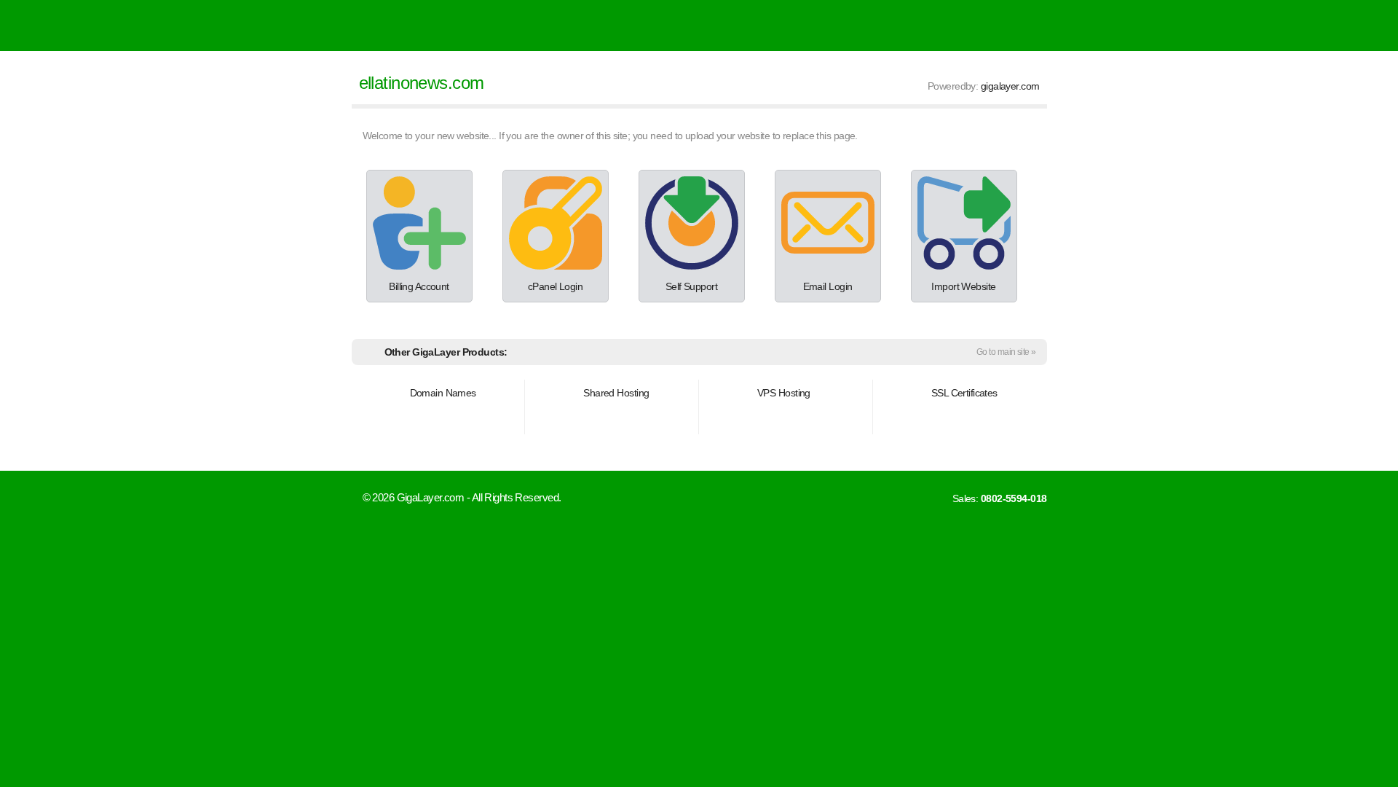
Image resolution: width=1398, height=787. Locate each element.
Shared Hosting (616, 393)
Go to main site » (1005, 352)
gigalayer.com (1010, 86)
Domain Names (443, 393)
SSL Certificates (964, 393)
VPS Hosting (783, 393)
